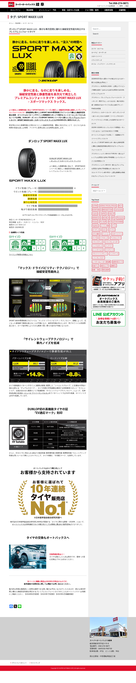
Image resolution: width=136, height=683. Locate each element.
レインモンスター (98, 258)
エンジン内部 (104, 226)
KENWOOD (96, 218)
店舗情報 (122, 10)
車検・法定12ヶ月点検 (70, 10)
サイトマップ (35, 663)
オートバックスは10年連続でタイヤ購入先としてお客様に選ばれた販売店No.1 (42, 524)
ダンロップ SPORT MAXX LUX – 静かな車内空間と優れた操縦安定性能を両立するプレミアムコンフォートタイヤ (47, 30)
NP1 (113, 218)
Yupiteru (95, 226)
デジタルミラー (115, 238)
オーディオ (96, 230)
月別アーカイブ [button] (98, 191)
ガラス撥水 (96, 234)
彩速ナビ (95, 266)
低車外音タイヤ (118, 262)
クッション (106, 234)
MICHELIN (106, 218)
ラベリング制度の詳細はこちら (21, 254)
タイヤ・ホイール (97, 49)
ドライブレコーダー (111, 242)
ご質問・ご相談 (123, 6)
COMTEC (103, 214)
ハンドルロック (97, 246)
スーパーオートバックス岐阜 (26, 4)
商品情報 (29, 10)
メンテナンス (114, 254)
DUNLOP (111, 214)
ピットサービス (97, 250)
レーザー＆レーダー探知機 (101, 262)
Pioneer (95, 222)
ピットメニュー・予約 (47, 10)
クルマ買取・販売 (92, 10)
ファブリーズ (109, 250)
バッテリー (109, 246)
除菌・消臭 (96, 270)
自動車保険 (108, 10)
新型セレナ (104, 266)
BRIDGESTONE (107, 210)
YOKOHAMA (118, 222)
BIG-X (120, 206)
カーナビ (112, 230)
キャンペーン (15, 10)
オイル (114, 226)
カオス (104, 230)
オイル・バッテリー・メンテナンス (103, 64)
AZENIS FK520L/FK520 (108, 206)
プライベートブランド (99, 254)
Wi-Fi (110, 222)
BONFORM (96, 210)
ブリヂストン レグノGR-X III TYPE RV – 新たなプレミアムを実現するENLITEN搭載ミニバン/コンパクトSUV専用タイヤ (108, 157)
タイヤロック (103, 238)
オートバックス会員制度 (106, 6)
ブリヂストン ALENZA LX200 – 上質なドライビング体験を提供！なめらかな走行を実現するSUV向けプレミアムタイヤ (108, 89)
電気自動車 (106, 270)
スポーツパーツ (96, 56)
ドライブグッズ (96, 60)
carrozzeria (119, 210)
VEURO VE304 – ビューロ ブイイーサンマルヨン (30, 393)
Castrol (94, 214)
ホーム (11, 23)
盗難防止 (113, 266)
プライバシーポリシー (19, 663)
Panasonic (120, 218)
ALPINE (95, 206)
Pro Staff (103, 222)
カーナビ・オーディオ (98, 52)
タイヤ (94, 238)
